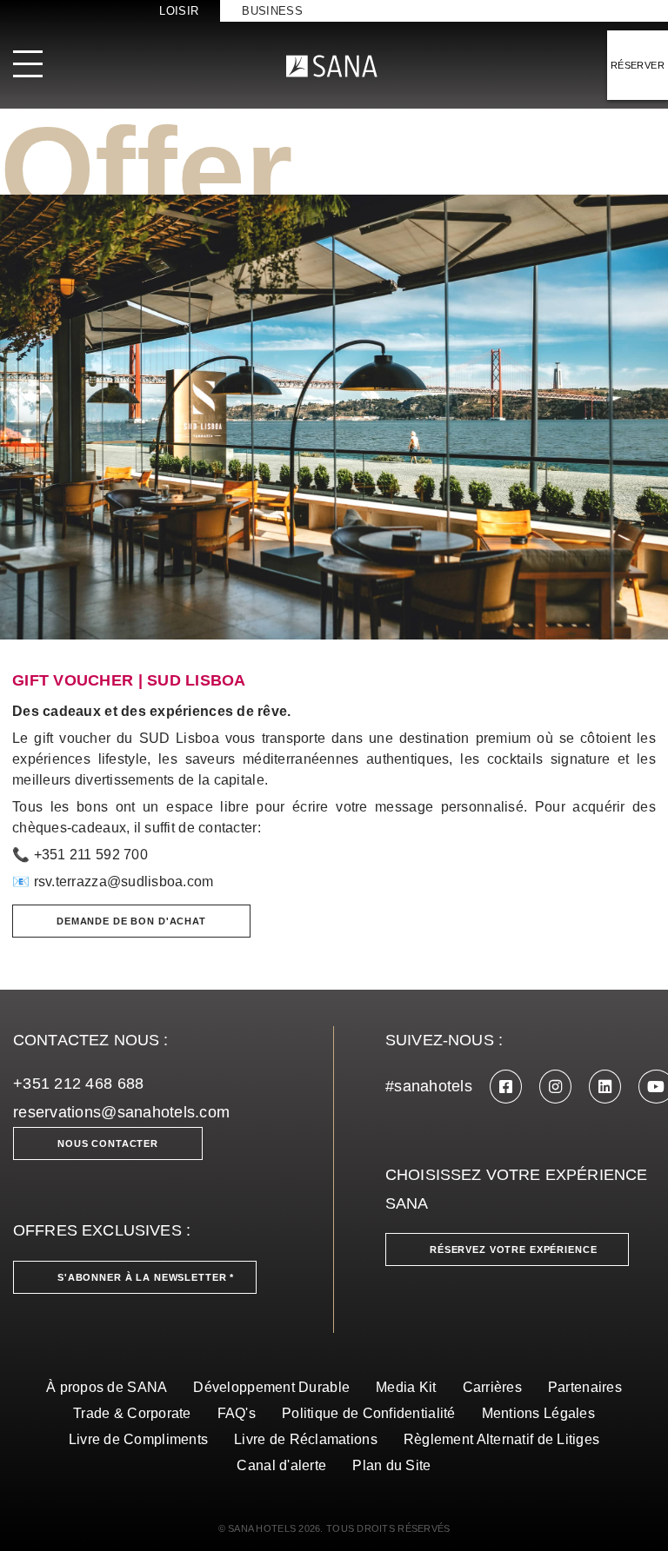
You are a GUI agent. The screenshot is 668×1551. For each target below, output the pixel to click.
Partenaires (585, 1387)
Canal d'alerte (281, 1465)
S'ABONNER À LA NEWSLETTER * (145, 1277)
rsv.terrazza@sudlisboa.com (124, 881)
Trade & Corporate (132, 1413)
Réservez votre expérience (514, 1249)
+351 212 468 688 (78, 1083)
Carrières (492, 1387)
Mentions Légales (538, 1413)
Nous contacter (107, 1143)
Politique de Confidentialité (369, 1413)
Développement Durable (271, 1387)
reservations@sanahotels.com (121, 1112)
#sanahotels (428, 1086)
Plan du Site (391, 1465)
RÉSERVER (638, 65)
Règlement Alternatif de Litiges (501, 1439)
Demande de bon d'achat (131, 921)
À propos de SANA (106, 1387)
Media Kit (406, 1387)
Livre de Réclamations (305, 1439)
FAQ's (236, 1413)
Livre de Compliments (138, 1439)
